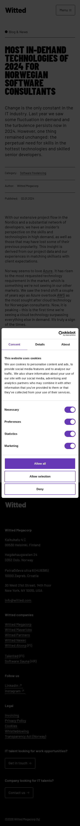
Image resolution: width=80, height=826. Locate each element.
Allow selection (40, 476)
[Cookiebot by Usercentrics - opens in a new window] (59, 333)
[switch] (70, 422)
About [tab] (65, 344)
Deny (40, 489)
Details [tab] (40, 344)
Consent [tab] (14, 344)
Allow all (40, 463)
